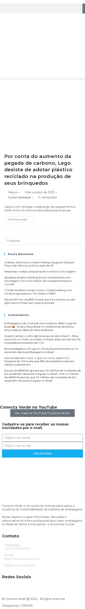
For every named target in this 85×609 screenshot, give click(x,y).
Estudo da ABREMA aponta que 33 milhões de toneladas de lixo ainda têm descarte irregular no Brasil (41, 377)
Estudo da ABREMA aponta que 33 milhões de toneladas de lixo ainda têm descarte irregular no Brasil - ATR (42, 372)
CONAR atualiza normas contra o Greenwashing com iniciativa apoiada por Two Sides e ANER (38, 292)
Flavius (12, 192)
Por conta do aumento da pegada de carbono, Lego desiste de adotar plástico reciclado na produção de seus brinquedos (38, 169)
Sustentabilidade (19, 197)
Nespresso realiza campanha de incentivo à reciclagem (40, 271)
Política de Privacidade (19, 565)
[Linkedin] (16, 18)
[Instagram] (5, 18)
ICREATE (26, 605)
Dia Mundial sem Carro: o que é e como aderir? (34, 358)
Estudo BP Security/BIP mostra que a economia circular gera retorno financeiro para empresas (39, 301)
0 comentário (47, 197)
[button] (42, 79)
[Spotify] (26, 18)
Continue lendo (21, 218)
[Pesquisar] (83, 8)
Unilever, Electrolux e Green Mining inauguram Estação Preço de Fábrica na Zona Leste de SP (39, 264)
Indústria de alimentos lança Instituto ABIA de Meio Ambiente (39, 328)
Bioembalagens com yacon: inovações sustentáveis (37, 348)
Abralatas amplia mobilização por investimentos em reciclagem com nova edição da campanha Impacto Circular (38, 281)
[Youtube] (37, 18)
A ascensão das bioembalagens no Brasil (41, 350)
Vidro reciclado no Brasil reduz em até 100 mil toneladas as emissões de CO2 (42, 341)
